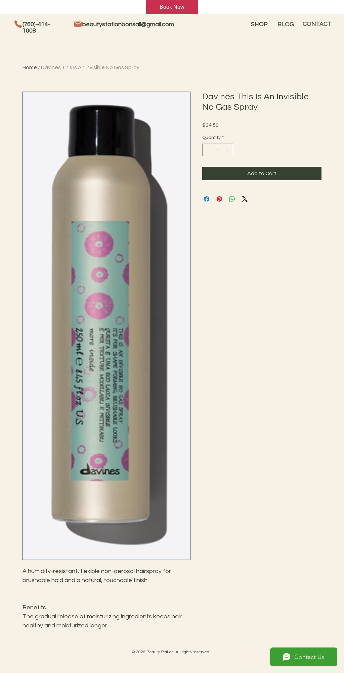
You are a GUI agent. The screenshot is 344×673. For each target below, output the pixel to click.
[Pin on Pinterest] (219, 199)
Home (30, 67)
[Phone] (18, 24)
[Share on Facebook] (207, 199)
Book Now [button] (172, 7)
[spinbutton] (218, 150)
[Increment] (228, 150)
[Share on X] (245, 199)
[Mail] (78, 24)
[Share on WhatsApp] (232, 199)
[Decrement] (207, 150)
